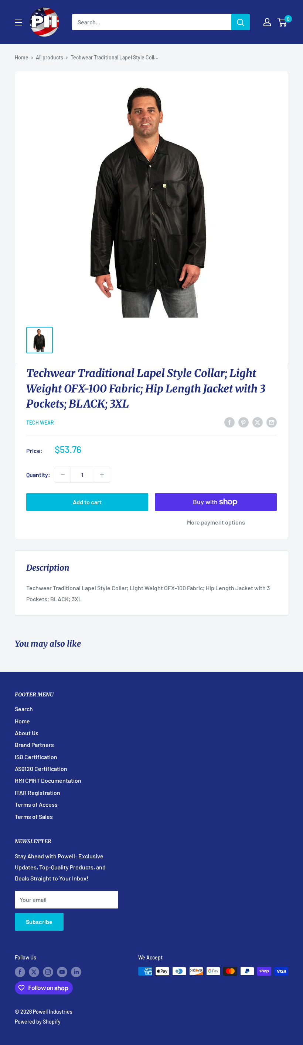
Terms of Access (36, 804)
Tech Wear (40, 422)
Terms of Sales (34, 816)
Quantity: (38, 474)
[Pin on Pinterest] (243, 422)
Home (21, 57)
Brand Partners (34, 744)
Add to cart (87, 501)
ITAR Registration (37, 792)
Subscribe (39, 921)
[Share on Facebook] (229, 422)
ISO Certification (36, 756)
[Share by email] (271, 422)
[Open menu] (18, 22)
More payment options (216, 522)
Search (24, 708)
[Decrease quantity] (63, 474)
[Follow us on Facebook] (20, 972)
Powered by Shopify (38, 1021)
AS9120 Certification (41, 768)
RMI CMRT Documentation (48, 780)
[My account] (267, 22)
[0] (282, 22)
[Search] (240, 22)
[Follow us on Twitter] (34, 972)
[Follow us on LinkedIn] (76, 972)
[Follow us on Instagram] (48, 972)
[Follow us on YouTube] (62, 972)
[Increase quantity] (102, 474)
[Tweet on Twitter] (257, 422)
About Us (26, 732)
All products (49, 57)
